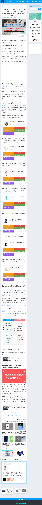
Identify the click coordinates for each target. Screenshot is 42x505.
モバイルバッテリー (26, 1)
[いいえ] (40, 502)
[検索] (39, 9)
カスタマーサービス (9, 313)
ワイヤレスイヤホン (34, 1)
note (40, 1)
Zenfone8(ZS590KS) (6, 397)
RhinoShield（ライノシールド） (8, 86)
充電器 (20, 1)
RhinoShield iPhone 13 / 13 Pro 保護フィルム (17, 122)
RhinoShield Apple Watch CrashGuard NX (17, 243)
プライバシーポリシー (22, 503)
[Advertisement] (14, 72)
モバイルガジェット (10, 1)
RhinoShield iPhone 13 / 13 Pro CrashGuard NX (16, 220)
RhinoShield (7, 396)
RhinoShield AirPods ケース (15, 267)
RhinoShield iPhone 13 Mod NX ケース (17, 171)
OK (17, 503)
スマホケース (17, 421)
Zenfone (15, 94)
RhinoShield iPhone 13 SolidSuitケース (17, 147)
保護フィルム (23, 421)
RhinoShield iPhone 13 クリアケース (17, 196)
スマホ (16, 1)
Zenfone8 (19, 105)
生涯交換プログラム (21, 290)
